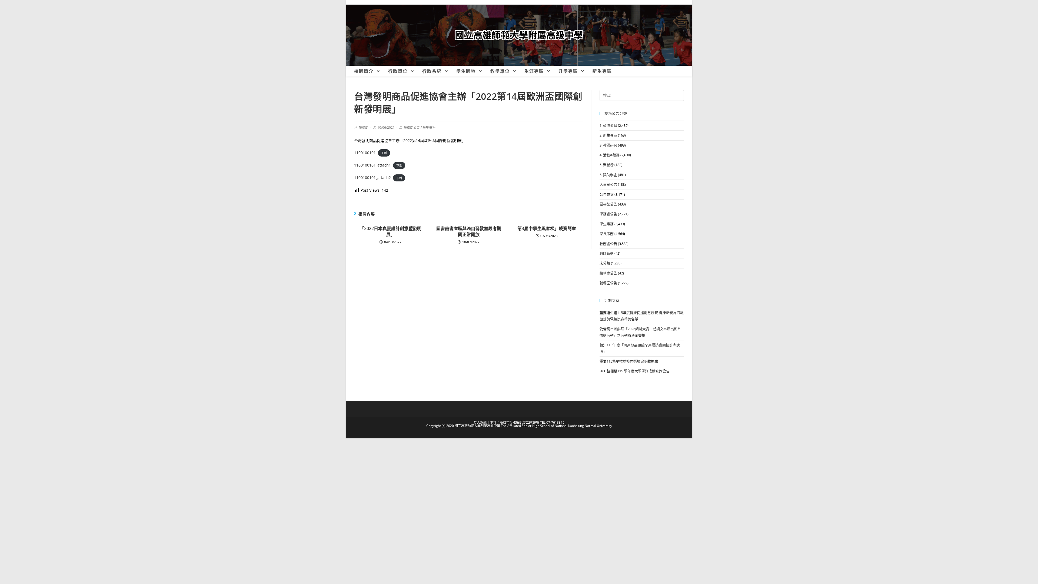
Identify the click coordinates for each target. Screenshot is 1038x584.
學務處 (363, 127)
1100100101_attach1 (372, 165)
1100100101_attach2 (372, 177)
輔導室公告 (608, 282)
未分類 (605, 263)
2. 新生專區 (608, 135)
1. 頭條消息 (608, 125)
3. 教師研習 (608, 145)
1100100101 (365, 152)
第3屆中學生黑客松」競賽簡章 (546, 228)
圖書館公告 (608, 204)
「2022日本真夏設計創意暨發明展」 (390, 231)
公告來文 (607, 194)
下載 (384, 153)
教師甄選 (607, 253)
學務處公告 (412, 127)
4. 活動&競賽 (610, 154)
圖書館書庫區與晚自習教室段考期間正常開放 (468, 231)
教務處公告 (608, 243)
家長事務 (607, 233)
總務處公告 (608, 273)
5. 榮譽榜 (607, 164)
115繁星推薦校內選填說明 (629, 361)
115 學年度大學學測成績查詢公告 (635, 371)
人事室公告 (608, 184)
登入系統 (480, 422)
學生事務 (428, 127)
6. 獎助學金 (608, 174)
